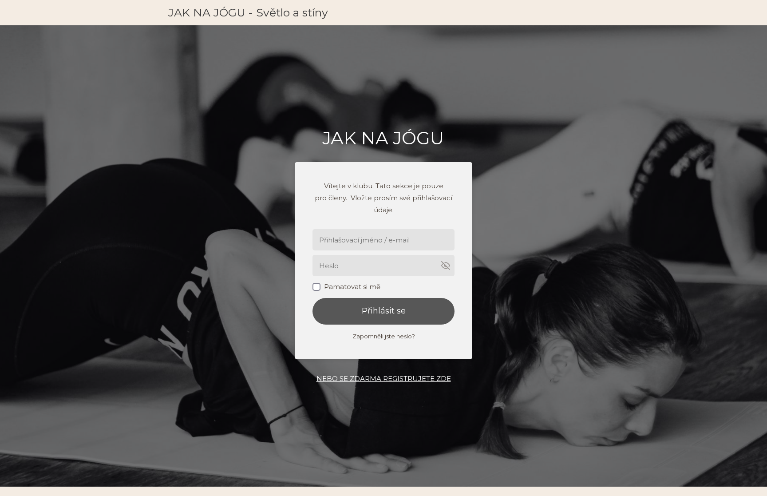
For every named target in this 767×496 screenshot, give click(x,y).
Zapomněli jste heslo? (383, 336)
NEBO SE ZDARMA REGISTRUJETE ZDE (383, 378)
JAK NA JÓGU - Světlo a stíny (248, 12)
